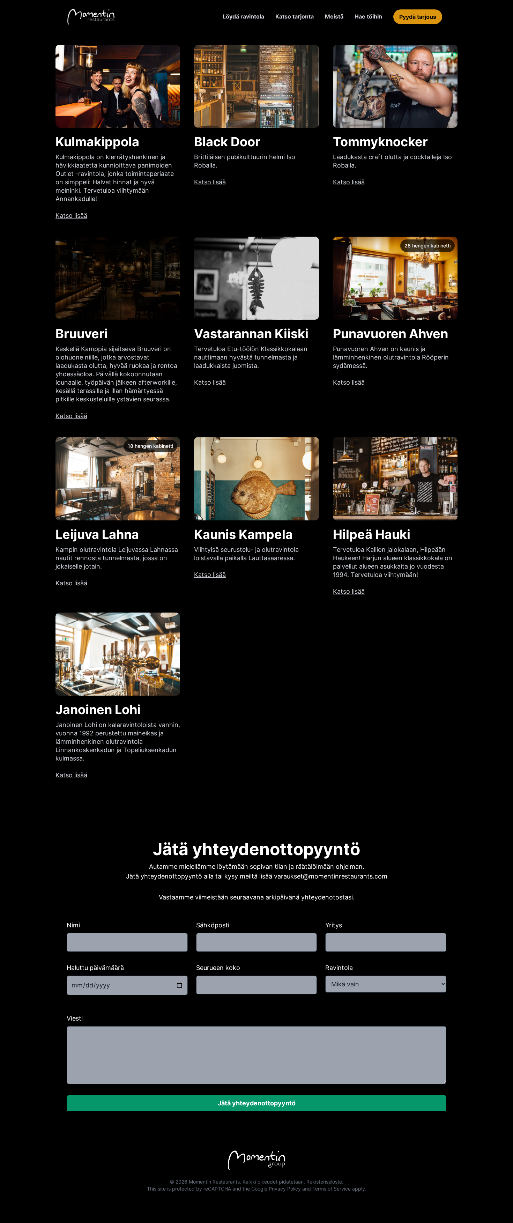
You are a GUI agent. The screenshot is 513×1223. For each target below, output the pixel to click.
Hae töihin (368, 16)
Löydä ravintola (243, 16)
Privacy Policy (285, 1189)
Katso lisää (71, 215)
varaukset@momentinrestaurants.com (330, 876)
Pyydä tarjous (417, 16)
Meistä (334, 16)
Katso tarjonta (294, 16)
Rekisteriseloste (324, 1182)
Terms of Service (331, 1189)
